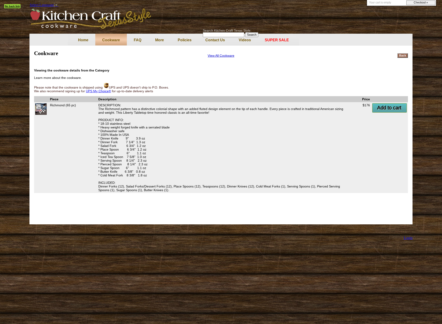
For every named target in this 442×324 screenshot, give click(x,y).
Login (408, 238)
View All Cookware (221, 55)
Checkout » (421, 2)
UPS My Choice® (98, 91)
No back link (12, 6)
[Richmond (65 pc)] (41, 114)
